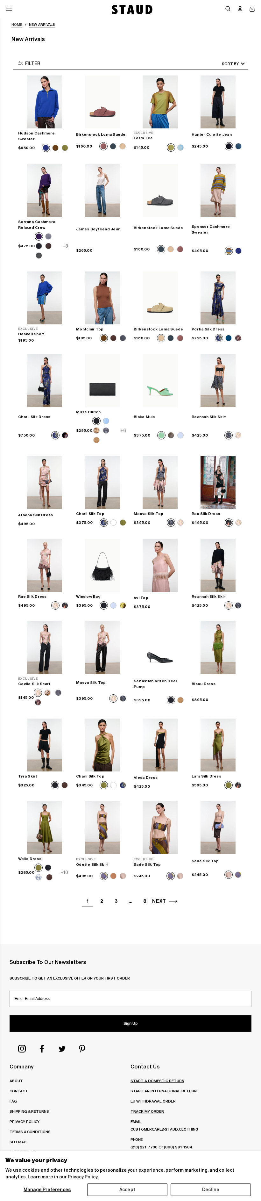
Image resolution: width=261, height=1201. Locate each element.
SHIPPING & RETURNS (29, 1111)
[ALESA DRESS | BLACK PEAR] (160, 745)
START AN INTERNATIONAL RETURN (163, 1091)
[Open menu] (9, 8)
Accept (127, 1189)
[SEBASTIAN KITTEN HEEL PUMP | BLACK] (160, 647)
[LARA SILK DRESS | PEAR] (218, 745)
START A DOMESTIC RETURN (157, 1080)
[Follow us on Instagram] (22, 1049)
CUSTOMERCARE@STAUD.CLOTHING (164, 1129)
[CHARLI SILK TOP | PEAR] (102, 745)
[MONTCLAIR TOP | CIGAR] (102, 297)
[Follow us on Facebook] (42, 1049)
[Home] (131, 9)
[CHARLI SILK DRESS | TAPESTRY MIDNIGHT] (44, 380)
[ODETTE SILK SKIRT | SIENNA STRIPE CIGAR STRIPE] (102, 827)
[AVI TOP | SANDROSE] (160, 565)
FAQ (13, 1101)
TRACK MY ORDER (147, 1111)
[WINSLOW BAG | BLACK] (102, 565)
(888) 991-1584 (178, 1147)
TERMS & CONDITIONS (30, 1131)
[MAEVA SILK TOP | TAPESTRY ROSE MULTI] (102, 647)
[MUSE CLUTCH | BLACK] (102, 380)
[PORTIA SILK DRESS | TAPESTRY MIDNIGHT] (218, 297)
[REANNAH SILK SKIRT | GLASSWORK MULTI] (218, 380)
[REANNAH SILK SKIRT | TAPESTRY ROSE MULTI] (218, 565)
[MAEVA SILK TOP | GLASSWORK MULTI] (160, 482)
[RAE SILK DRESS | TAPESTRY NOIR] (218, 482)
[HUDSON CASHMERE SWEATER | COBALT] (44, 102)
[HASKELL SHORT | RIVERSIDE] (44, 297)
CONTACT (19, 1091)
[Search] (228, 9)
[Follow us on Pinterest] (82, 1049)
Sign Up (130, 1023)
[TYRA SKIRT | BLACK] (44, 745)
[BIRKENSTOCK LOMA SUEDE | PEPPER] (102, 102)
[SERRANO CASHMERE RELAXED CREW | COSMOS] (44, 190)
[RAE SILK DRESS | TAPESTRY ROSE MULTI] (44, 565)
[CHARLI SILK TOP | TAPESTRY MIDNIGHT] (102, 482)
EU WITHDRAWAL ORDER (153, 1101)
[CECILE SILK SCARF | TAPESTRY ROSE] (44, 647)
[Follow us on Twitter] (62, 1049)
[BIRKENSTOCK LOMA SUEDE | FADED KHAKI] (160, 297)
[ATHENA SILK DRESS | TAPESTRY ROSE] (44, 482)
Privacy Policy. (83, 1177)
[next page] (173, 901)
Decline (210, 1189)
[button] (240, 9)
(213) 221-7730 (144, 1147)
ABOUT (16, 1080)
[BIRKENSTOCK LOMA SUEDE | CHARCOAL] (160, 190)
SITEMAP (18, 1142)
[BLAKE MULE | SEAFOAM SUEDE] (160, 380)
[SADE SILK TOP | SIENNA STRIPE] (160, 827)
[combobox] (224, 63)
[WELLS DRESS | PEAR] (44, 827)
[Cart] (252, 9)
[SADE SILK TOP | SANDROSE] (218, 827)
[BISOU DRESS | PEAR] (218, 647)
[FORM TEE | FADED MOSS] (160, 102)
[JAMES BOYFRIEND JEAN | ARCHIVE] (102, 190)
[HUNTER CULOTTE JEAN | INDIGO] (218, 102)
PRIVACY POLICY (24, 1121)
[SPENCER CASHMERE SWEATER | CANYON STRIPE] (218, 190)
